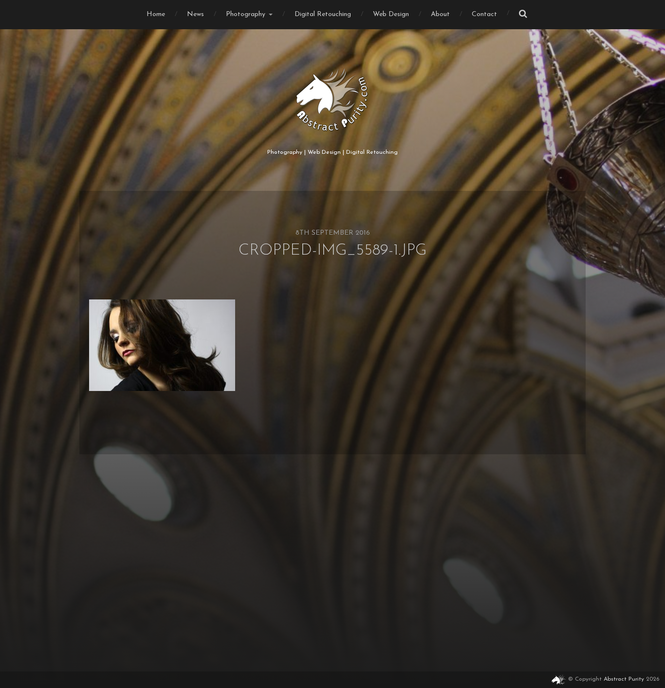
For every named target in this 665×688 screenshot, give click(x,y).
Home (156, 14)
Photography (245, 14)
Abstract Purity (624, 679)
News (195, 14)
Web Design (391, 14)
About (440, 14)
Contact (484, 14)
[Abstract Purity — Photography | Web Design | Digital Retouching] (333, 99)
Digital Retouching (323, 14)
